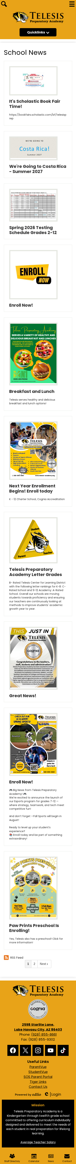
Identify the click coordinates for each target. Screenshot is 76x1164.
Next (43, 963)
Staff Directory (12, 1161)
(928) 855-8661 (44, 1034)
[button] (38, 32)
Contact (67, 1161)
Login (52, 1094)
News (51, 1161)
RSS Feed (16, 958)
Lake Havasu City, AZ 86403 (38, 1027)
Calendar (33, 1161)
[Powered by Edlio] (28, 1094)
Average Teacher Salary (38, 1142)
